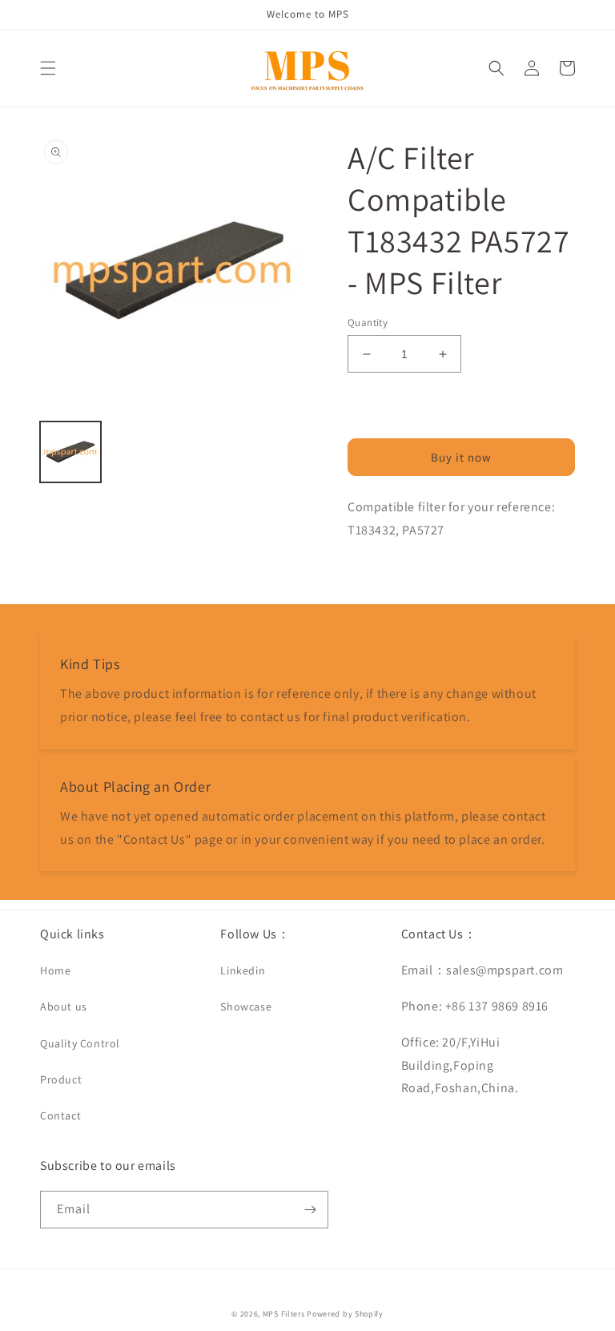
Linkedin (242, 970)
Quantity (368, 322)
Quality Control (80, 1043)
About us (63, 1006)
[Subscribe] (310, 1209)
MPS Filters (284, 1314)
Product (61, 1079)
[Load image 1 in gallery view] (70, 451)
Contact (60, 1115)
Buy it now (461, 457)
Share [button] (381, 572)
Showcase (245, 1006)
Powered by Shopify (345, 1314)
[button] (48, 68)
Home (55, 970)
